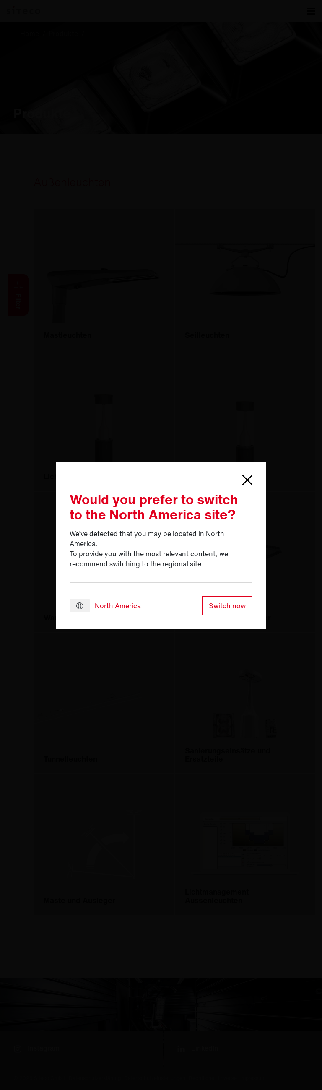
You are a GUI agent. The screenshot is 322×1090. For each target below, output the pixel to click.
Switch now (227, 606)
